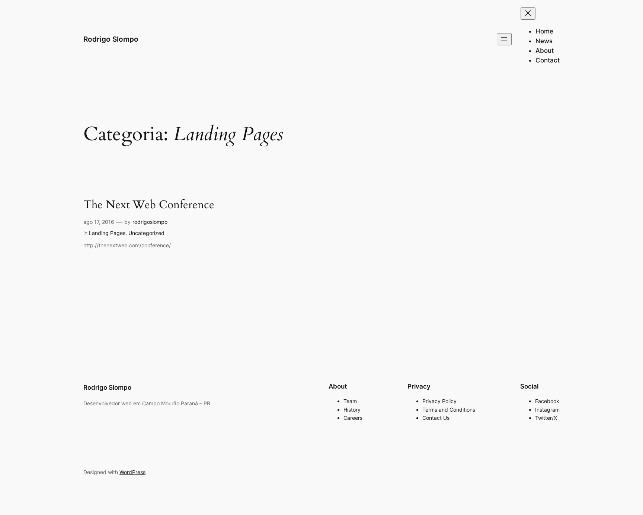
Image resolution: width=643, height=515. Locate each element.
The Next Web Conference (148, 205)
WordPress (132, 472)
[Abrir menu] (504, 39)
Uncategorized (146, 233)
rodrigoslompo (149, 222)
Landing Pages (107, 233)
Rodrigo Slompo (110, 39)
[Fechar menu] (528, 13)
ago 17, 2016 (98, 222)
